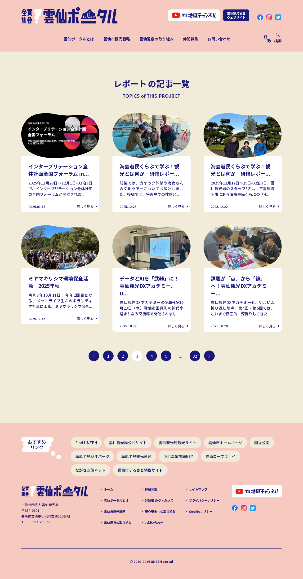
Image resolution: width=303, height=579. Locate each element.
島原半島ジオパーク (92, 456)
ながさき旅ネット (90, 470)
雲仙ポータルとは (79, 39)
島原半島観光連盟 (136, 456)
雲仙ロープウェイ (220, 456)
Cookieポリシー (201, 511)
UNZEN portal (162, 561)
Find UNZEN (86, 442)
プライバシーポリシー (204, 500)
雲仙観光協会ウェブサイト (236, 15)
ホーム (108, 489)
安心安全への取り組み (160, 511)
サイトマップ (198, 489)
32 (195, 356)
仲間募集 (190, 39)
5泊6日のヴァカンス (159, 500)
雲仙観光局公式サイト (128, 442)
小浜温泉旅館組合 (178, 456)
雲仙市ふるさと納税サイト (140, 470)
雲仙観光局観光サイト (177, 442)
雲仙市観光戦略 (116, 39)
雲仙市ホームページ (225, 442)
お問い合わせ (219, 39)
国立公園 (261, 442)
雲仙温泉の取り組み (156, 39)
